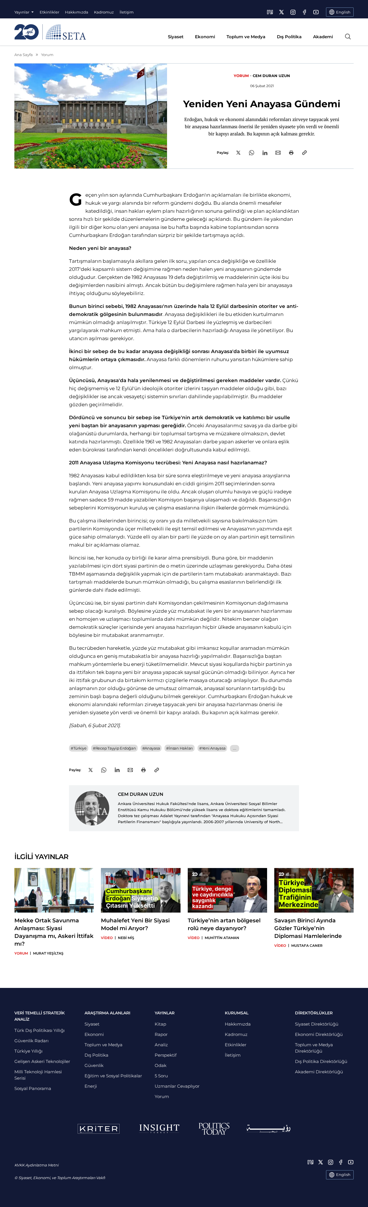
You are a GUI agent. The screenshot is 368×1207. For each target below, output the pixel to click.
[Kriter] (99, 1129)
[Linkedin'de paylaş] (264, 152)
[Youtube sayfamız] (316, 12)
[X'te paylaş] (238, 152)
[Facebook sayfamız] (304, 12)
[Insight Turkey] (159, 1128)
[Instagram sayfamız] (293, 12)
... (234, 748)
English (343, 1174)
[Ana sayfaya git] (50, 32)
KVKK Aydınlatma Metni (36, 1165)
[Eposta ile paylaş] (278, 152)
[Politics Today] (214, 1129)
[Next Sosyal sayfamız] (270, 12)
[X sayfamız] (281, 12)
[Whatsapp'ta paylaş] (251, 152)
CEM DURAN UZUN (271, 75)
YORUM (241, 75)
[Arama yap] (348, 36)
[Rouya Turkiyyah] (268, 1128)
